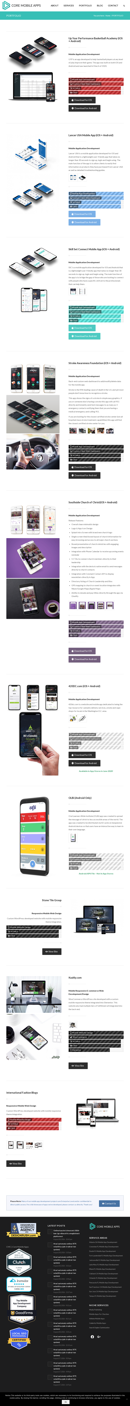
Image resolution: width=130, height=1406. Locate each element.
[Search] (124, 5)
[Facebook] (92, 1336)
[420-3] (73, 718)
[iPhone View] (10, 1144)
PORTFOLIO (13, 15)
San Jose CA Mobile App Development (103, 1291)
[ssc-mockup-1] (73, 291)
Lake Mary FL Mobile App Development (104, 1265)
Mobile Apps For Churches (99, 1314)
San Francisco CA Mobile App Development (105, 1287)
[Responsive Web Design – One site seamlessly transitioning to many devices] (38, 1144)
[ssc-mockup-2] (82, 291)
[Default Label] (99, 1336)
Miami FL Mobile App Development (102, 1269)
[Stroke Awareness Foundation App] (73, 431)
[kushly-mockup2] (73, 1025)
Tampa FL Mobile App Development (102, 1296)
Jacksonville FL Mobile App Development (104, 1260)
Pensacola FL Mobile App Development (103, 1283)
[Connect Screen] (91, 605)
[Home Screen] (82, 605)
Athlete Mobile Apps (97, 1319)
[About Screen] (109, 605)
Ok (66, 1402)
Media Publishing (95, 1310)
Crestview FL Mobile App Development (103, 1247)
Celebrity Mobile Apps (97, 1323)
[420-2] (82, 718)
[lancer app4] (73, 177)
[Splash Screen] (73, 605)
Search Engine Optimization (99, 1328)
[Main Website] (29, 1144)
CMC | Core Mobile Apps (17, 1246)
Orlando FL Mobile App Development (103, 1278)
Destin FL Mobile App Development (102, 1251)
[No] (127, 1399)
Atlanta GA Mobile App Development (103, 1242)
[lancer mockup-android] (82, 177)
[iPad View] (20, 1144)
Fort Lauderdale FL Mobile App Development (106, 1256)
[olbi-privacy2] (73, 838)
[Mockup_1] (109, 431)
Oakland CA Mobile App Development (103, 1274)
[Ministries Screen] (100, 605)
